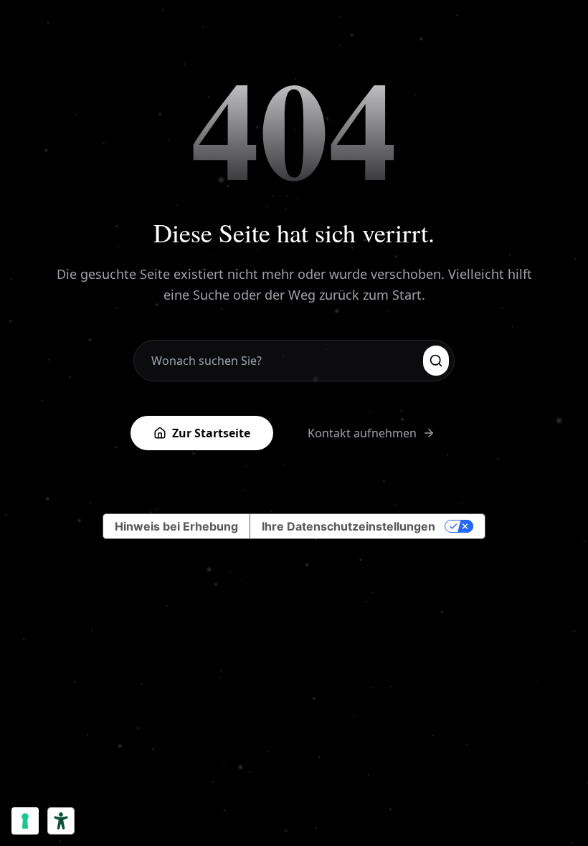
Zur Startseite (211, 433)
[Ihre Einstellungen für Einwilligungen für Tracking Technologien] (25, 821)
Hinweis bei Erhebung (176, 526)
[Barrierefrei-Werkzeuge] (61, 821)
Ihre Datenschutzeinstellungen (348, 526)
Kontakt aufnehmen (362, 433)
